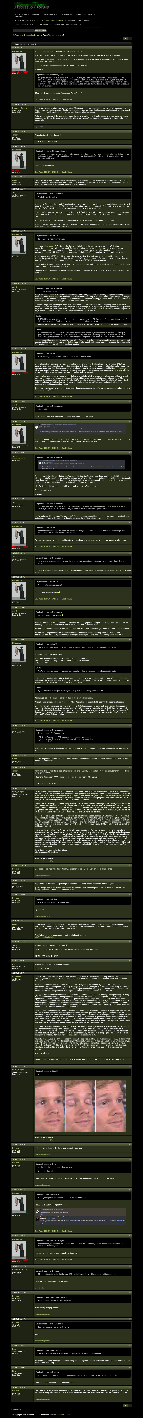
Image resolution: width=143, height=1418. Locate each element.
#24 (130, 880)
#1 (130, 48)
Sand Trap (38, 861)
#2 (130, 104)
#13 (130, 499)
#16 (130, 577)
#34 (130, 1236)
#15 (130, 553)
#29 (130, 973)
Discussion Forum (32, 35)
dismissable (43, 409)
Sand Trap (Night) (49, 861)
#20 (130, 755)
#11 (130, 421)
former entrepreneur (42, 875)
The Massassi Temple (61, 1415)
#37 (130, 1319)
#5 (130, 177)
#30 (130, 1066)
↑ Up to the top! (17, 1410)
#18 (130, 639)
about (51, 246)
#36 (130, 1292)
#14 (130, 523)
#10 (130, 401)
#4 (130, 146)
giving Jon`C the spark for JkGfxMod (59, 59)
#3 (130, 131)
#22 (130, 788)
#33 (130, 1190)
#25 (130, 894)
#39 (130, 1367)
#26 (130, 921)
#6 (130, 189)
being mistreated (119, 368)
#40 (130, 1387)
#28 (130, 961)
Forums (18, 35)
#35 (130, 1266)
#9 (130, 349)
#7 (130, 231)
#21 (130, 767)
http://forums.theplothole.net (46, 937)
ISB (16, 927)
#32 (130, 1159)
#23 (130, 865)
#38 (130, 1345)
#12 (130, 453)
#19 (130, 725)
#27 (130, 942)
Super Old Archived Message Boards (48, 20)
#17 (130, 607)
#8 (130, 283)
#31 (130, 1144)
